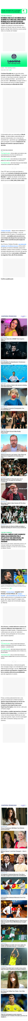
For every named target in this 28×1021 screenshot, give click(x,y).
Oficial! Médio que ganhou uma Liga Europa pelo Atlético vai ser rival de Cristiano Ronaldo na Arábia (14, 155)
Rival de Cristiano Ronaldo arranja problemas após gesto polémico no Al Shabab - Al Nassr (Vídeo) (13, 645)
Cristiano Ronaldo (6, 230)
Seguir (24, 12)
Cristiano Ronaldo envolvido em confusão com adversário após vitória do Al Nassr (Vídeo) (13, 651)
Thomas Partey (10, 592)
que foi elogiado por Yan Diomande (15, 595)
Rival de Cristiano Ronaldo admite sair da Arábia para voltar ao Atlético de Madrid (14, 656)
